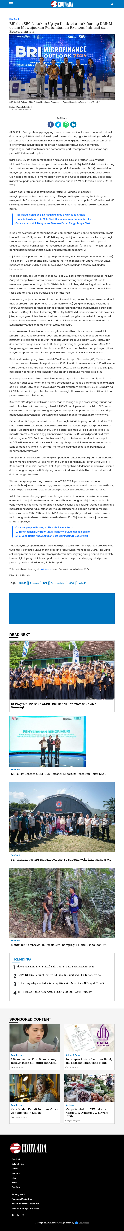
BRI (45, 583)
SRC (71, 583)
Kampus (16, 1173)
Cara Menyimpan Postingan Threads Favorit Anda (44, 527)
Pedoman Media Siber (22, 1199)
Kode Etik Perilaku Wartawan (25, 1204)
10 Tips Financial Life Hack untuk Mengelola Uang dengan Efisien (52, 531)
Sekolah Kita (18, 1164)
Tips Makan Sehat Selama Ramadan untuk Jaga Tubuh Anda (50, 214)
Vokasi (15, 1168)
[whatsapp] (66, 124)
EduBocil (14, 19)
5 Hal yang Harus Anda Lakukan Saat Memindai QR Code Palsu (51, 536)
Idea (14, 1178)
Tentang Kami (18, 1194)
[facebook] (50, 124)
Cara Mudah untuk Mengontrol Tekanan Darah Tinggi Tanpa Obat (52, 223)
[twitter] (58, 124)
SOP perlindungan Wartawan (25, 1208)
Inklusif (82, 583)
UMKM (22, 583)
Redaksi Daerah (16, 107)
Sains (14, 1182)
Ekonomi (34, 583)
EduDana (16, 1187)
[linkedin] (73, 124)
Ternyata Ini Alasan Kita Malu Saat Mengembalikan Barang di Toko (53, 219)
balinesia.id (46, 569)
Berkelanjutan (58, 583)
